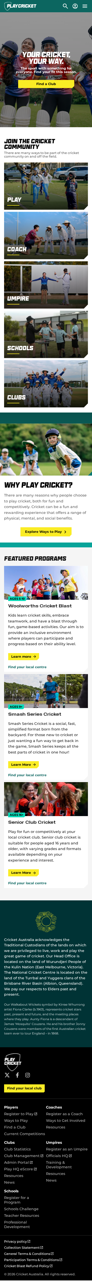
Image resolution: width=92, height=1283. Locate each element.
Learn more (21, 656)
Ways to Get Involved (65, 1120)
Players (11, 1107)
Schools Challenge (21, 1209)
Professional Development (17, 1224)
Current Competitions (24, 1134)
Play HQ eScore (20, 1169)
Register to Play (20, 1114)
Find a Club (46, 84)
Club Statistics (17, 1149)
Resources (55, 1127)
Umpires (54, 1142)
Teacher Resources (21, 1215)
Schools (11, 1191)
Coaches (54, 1107)
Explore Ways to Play (43, 532)
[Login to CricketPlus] (75, 6)
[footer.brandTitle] (13, 1070)
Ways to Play (16, 1120)
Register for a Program (16, 1200)
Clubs (9, 1142)
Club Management (23, 1155)
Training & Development (59, 1164)
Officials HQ (59, 1155)
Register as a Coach (64, 1114)
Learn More (21, 765)
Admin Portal (18, 1162)
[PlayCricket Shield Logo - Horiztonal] (20, 6)
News (9, 1182)
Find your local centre (27, 667)
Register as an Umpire (67, 1149)
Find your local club (24, 1088)
